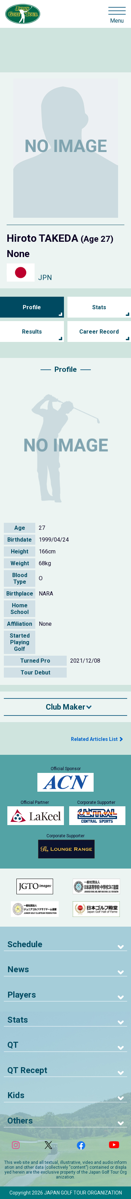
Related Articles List (94, 739)
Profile (32, 307)
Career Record (99, 331)
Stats (99, 307)
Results (32, 331)
